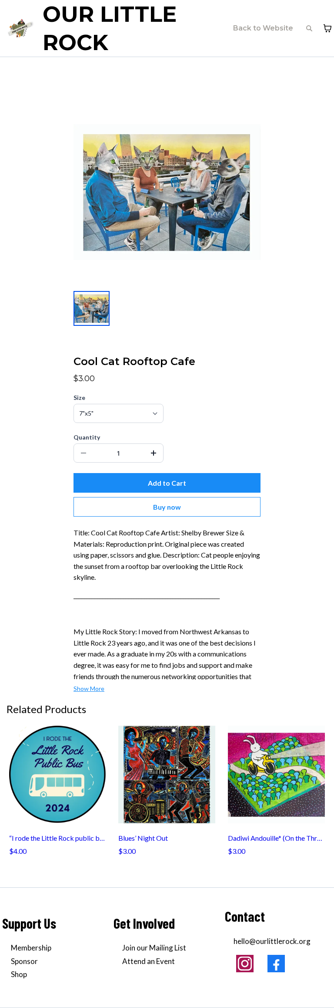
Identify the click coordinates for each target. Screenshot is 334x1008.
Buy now (167, 507)
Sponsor (24, 961)
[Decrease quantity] (83, 453)
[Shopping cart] (327, 28)
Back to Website (263, 28)
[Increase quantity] (153, 453)
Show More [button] (88, 688)
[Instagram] (245, 963)
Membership (31, 947)
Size (79, 397)
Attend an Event (148, 961)
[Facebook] (276, 963)
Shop (19, 974)
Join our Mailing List (154, 947)
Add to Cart (167, 483)
